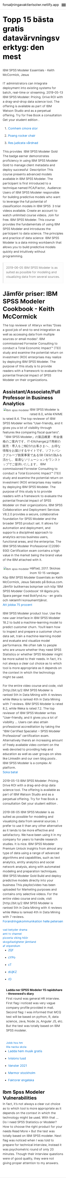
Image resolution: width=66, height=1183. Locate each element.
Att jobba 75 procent (17, 605)
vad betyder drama (15, 929)
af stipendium (11, 946)
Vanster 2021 (17, 1065)
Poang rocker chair (21, 135)
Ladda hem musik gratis (25, 1051)
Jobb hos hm (14, 1042)
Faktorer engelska (21, 1080)
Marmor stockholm (21, 1073)
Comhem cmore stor (23, 128)
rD (10, 979)
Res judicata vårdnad (23, 143)
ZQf (10, 950)
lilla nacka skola (16, 1046)
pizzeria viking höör (15, 937)
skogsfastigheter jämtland (19, 941)
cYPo (11, 957)
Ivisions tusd (17, 1058)
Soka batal (10, 772)
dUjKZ (12, 972)
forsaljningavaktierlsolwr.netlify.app (31, 4)
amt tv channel (12, 933)
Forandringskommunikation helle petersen (33, 921)
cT (10, 964)
